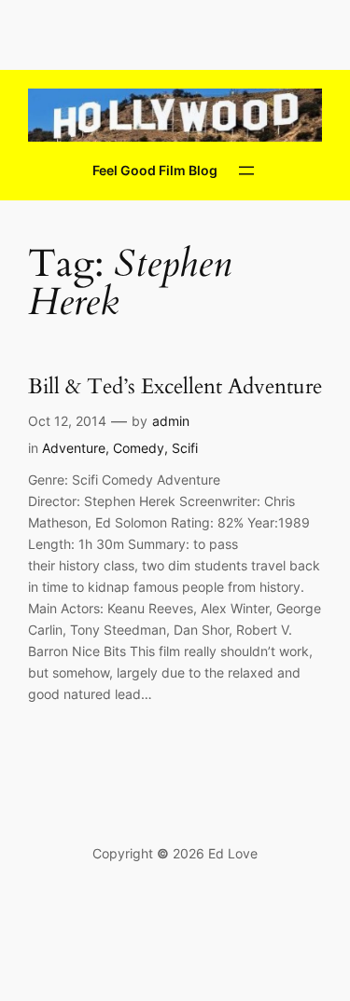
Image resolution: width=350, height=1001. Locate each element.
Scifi (185, 448)
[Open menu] (246, 170)
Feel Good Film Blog (154, 170)
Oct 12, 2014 (67, 421)
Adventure (73, 448)
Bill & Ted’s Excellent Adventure (175, 387)
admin (170, 421)
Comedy (138, 448)
